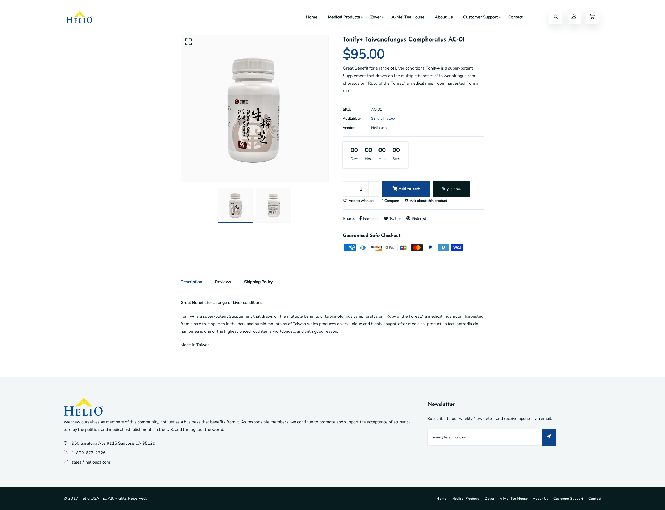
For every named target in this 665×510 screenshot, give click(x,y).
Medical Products (344, 17)
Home (311, 17)
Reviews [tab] (223, 282)
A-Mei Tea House (407, 17)
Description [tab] (191, 282)
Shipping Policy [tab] (258, 282)
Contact (515, 17)
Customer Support (480, 17)
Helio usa (379, 127)
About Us (444, 17)
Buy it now (451, 189)
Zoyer (375, 17)
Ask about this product (428, 200)
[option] (254, 108)
